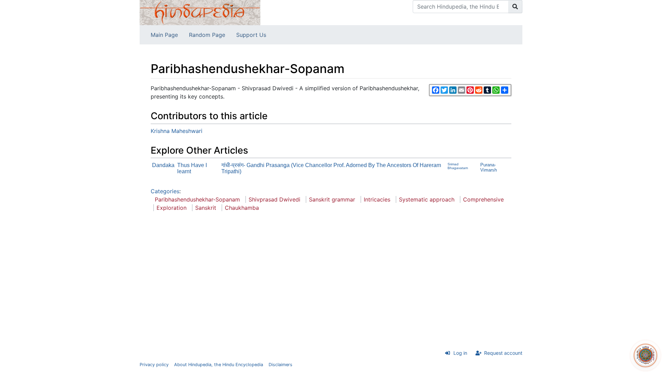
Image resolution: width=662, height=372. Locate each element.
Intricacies (377, 199)
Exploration (172, 207)
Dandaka (163, 165)
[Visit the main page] (200, 12)
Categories (165, 191)
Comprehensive (483, 199)
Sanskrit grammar (332, 199)
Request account (503, 353)
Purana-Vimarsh (488, 167)
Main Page (164, 34)
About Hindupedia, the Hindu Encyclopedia (218, 364)
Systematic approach (426, 199)
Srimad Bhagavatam (458, 166)
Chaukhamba (242, 207)
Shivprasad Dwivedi (274, 199)
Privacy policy (154, 364)
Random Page (207, 34)
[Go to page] (515, 6)
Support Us (251, 34)
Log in (460, 353)
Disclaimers (280, 364)
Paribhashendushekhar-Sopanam (197, 199)
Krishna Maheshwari (176, 130)
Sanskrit (205, 207)
